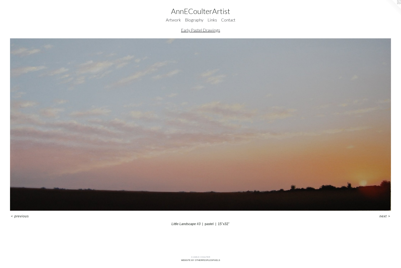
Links (212, 19)
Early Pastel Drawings (200, 30)
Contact (228, 19)
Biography (194, 19)
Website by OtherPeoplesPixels (200, 260)
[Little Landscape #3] (200, 124)
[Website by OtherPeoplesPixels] (392, 8)
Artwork (173, 19)
